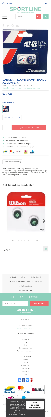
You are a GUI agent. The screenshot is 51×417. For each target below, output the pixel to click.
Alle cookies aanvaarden (35, 405)
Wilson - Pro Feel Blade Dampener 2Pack (26, 241)
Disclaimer (25, 371)
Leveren (25, 362)
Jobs (25, 345)
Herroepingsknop (25, 348)
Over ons (25, 339)
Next (46, 222)
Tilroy (46, 411)
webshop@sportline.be (25, 328)
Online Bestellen (25, 356)
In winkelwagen (30, 128)
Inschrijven (39, 303)
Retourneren (25, 365)
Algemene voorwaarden (25, 351)
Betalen (25, 359)
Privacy (25, 374)
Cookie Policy (25, 368)
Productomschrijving (12, 162)
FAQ (25, 342)
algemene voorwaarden (17, 414)
